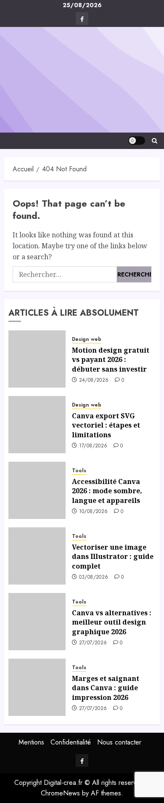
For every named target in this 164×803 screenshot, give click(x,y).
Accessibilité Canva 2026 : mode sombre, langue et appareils (107, 491)
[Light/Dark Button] (136, 140)
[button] (154, 141)
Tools (79, 470)
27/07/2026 (93, 643)
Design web (86, 339)
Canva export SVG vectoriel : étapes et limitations (106, 425)
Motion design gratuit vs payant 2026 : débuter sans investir (110, 360)
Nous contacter (119, 742)
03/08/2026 (93, 577)
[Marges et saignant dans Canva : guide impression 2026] (37, 687)
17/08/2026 (93, 446)
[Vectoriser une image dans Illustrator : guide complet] (37, 556)
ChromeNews (60, 793)
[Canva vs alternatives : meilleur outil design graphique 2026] (37, 621)
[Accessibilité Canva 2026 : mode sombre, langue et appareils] (37, 490)
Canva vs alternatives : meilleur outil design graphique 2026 (111, 622)
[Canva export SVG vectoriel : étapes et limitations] (37, 424)
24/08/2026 (94, 380)
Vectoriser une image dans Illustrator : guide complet (112, 556)
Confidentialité (70, 742)
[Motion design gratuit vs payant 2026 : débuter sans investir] (37, 359)
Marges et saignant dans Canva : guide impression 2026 (105, 688)
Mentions (31, 742)
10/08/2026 (93, 511)
